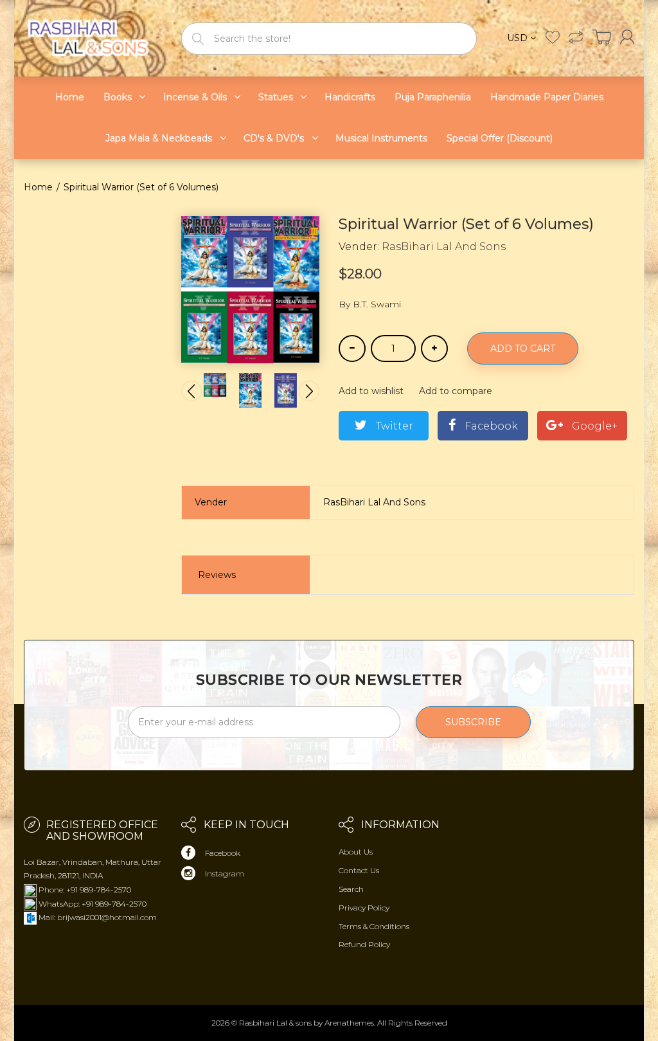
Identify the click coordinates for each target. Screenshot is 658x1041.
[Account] (627, 37)
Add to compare (455, 391)
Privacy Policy (364, 907)
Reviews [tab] (217, 575)
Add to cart (522, 348)
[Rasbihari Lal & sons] (93, 37)
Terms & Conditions (374, 926)
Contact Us (359, 870)
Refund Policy (364, 944)
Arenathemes (349, 1022)
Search (351, 889)
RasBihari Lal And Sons (444, 246)
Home (38, 187)
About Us (356, 851)
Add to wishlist (371, 391)
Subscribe (473, 722)
